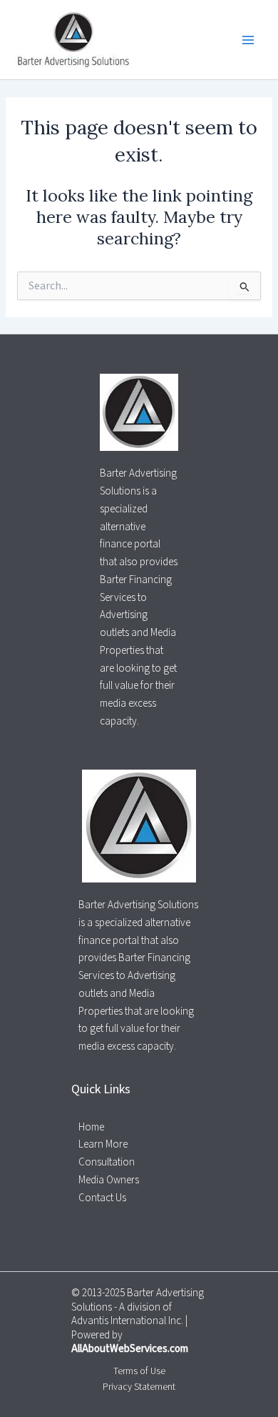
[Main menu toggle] (248, 39)
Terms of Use (139, 1371)
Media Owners (108, 1180)
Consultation (106, 1162)
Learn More (103, 1144)
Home (91, 1127)
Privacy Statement (139, 1386)
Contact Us (102, 1197)
